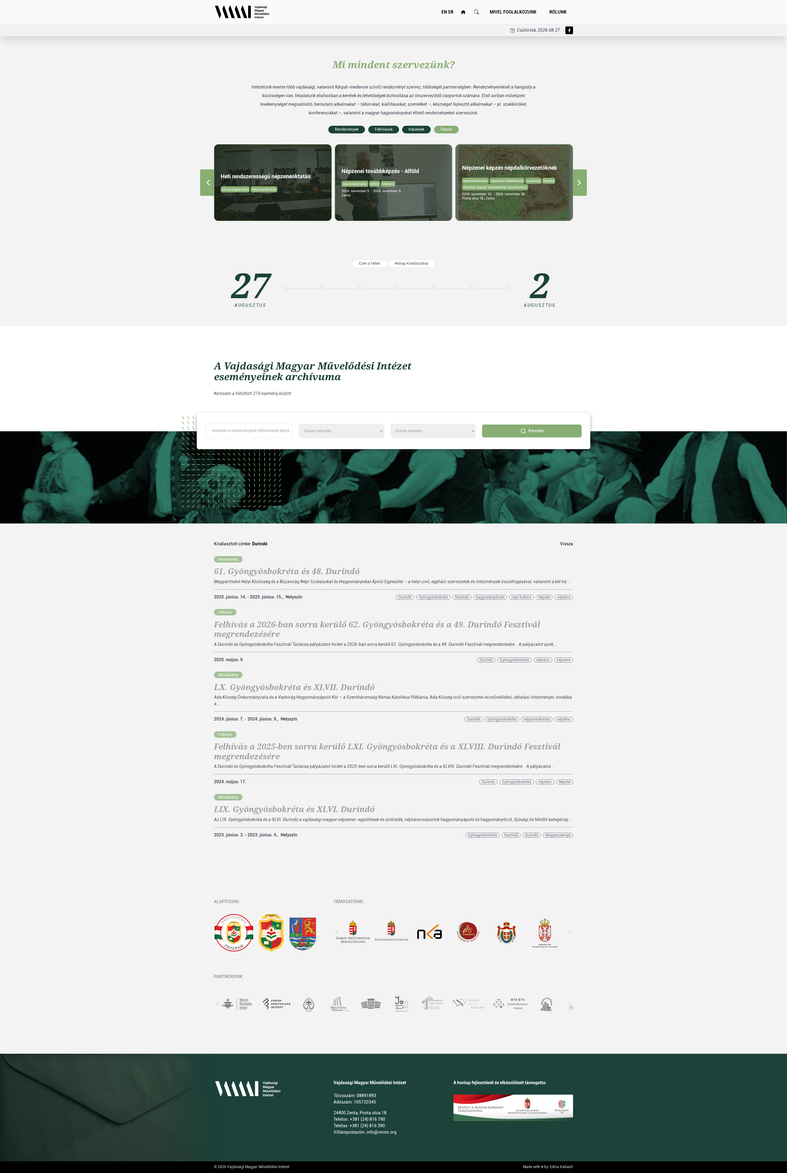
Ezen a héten (369, 263)
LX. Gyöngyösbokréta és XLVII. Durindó (294, 687)
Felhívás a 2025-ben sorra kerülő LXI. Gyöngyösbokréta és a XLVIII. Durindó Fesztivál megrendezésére (387, 751)
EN (444, 12)
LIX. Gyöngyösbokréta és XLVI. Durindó (294, 809)
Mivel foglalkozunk (513, 12)
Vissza (566, 543)
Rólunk (558, 12)
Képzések (416, 129)
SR (450, 12)
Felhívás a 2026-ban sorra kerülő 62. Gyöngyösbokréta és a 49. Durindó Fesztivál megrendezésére (377, 629)
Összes (446, 129)
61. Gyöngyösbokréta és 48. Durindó (287, 571)
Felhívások (384, 129)
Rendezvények (346, 129)
